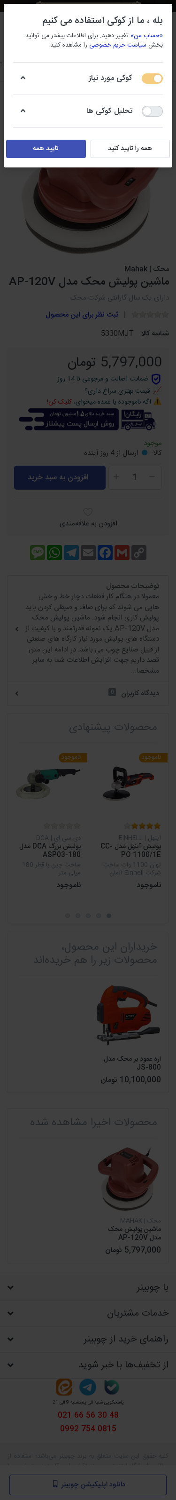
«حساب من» (146, 36)
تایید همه (46, 148)
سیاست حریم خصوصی (117, 45)
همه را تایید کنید (130, 148)
